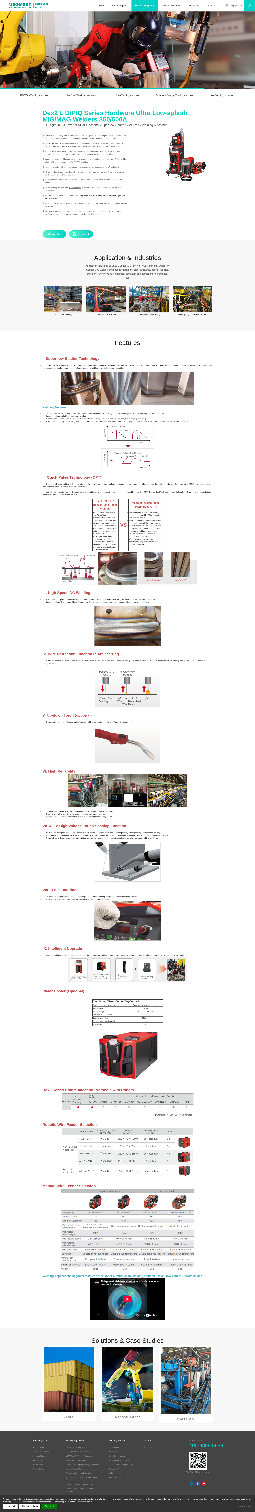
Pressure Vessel (116, 1469)
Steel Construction (117, 1456)
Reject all (10, 1506)
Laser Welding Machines (221, 95)
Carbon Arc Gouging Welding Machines (174, 95)
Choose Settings (30, 1506)
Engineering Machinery (119, 1460)
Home (101, 5)
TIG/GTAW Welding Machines (34, 95)
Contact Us (147, 1447)
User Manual (83, 234)
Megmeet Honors (39, 1456)
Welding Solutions (171, 5)
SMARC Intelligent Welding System (80, 1484)
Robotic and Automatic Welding (79, 1473)
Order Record (115, 1477)
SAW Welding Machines (127, 95)
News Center (37, 1460)
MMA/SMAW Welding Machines (81, 95)
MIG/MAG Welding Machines (78, 1447)
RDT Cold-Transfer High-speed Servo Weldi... (81, 1478)
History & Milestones (40, 1452)
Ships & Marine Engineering (121, 1465)
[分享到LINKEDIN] (191, 1483)
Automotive (114, 1447)
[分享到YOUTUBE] (203, 1483)
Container (113, 1452)
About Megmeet (120, 5)
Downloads (193, 5)
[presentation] (5, 95)
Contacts (210, 5)
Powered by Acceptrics (245, 1506)
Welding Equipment (144, 5)
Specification (54, 234)
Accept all (49, 1506)
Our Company (38, 1447)
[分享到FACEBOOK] (197, 1483)
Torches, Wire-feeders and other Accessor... (79, 1489)
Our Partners (37, 1465)
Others (112, 1473)
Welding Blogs (38, 1469)
